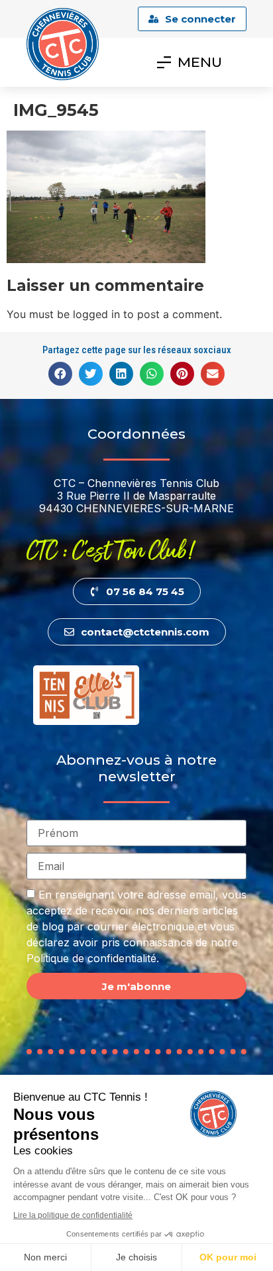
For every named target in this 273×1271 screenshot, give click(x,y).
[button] (60, 374)
